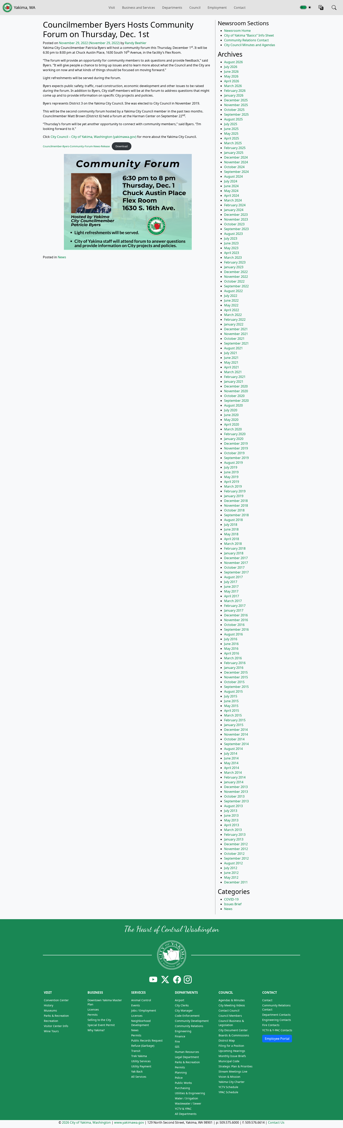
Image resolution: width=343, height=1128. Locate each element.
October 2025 (234, 109)
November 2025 (236, 105)
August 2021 (233, 348)
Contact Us (276, 1122)
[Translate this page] (321, 7)
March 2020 (233, 429)
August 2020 (233, 405)
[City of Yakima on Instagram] (187, 979)
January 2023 (233, 267)
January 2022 (233, 324)
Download (122, 146)
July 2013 (230, 810)
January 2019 (233, 496)
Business (95, 992)
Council (194, 7)
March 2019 (233, 486)
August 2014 (233, 749)
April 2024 (231, 195)
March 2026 (233, 86)
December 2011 (236, 882)
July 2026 (230, 67)
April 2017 (231, 596)
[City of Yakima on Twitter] (165, 979)
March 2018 (233, 543)
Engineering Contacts (276, 1020)
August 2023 (233, 233)
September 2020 (236, 400)
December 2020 (236, 386)
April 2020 (231, 424)
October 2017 (234, 567)
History (48, 1005)
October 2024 (234, 167)
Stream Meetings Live (233, 1071)
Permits (93, 1015)
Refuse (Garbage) (142, 1046)
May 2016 (231, 648)
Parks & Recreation (56, 1016)
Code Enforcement (187, 1016)
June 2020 (231, 415)
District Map (227, 1040)
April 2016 (231, 653)
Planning (181, 1072)
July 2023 (230, 238)
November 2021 (236, 334)
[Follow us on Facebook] (177, 979)
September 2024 (236, 171)
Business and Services (138, 7)
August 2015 (233, 691)
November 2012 (236, 849)
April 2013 (231, 825)
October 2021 (234, 338)
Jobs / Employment (143, 1010)
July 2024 (230, 181)
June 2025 (231, 129)
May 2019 (231, 477)
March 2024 (233, 200)
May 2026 (231, 76)
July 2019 (230, 467)
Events (135, 1005)
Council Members (230, 1016)
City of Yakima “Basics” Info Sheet (249, 35)
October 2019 (234, 453)
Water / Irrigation (186, 1098)
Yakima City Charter (232, 1082)
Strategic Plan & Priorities (235, 1066)
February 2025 (235, 148)
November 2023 (236, 219)
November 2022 (236, 276)
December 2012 (236, 844)
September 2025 (236, 114)
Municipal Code (229, 1061)
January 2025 (233, 152)
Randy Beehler (135, 43)
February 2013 (235, 834)
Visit (48, 992)
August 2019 (233, 462)
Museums (50, 1010)
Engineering (183, 1031)
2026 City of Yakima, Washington (86, 1122)
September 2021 (236, 343)
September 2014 (236, 744)
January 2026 (233, 95)
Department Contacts (276, 1015)
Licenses (93, 1009)
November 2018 (236, 505)
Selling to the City (99, 1020)
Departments (172, 7)
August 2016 (233, 634)
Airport (179, 1000)
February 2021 (235, 377)
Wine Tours (51, 1031)
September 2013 (236, 801)
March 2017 (233, 601)
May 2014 (231, 763)
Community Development (192, 1021)
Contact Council (229, 1010)
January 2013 (233, 839)
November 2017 (236, 563)
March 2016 (233, 658)
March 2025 (233, 143)
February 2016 (235, 663)
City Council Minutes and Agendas (249, 45)
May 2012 (231, 877)
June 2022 (231, 300)
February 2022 (235, 319)
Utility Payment (141, 1066)
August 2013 (233, 806)
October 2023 (234, 224)
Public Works (183, 1083)
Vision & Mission (229, 1077)
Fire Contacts (270, 1025)
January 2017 (233, 610)
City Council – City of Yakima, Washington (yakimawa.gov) (93, 137)
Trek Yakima (139, 1056)
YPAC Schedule (228, 1092)
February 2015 (235, 720)
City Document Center (233, 1030)
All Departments (186, 1114)
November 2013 (236, 791)
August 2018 (233, 520)
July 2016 (230, 639)
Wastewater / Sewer (188, 1103)
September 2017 (236, 572)
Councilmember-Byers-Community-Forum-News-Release (76, 146)
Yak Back (137, 1071)
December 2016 (236, 615)
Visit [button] (112, 7)
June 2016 (231, 644)
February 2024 (235, 205)
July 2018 (230, 524)
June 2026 (231, 71)
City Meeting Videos (232, 1005)
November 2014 (236, 734)
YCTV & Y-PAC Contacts (277, 1030)
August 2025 (233, 119)
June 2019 (231, 472)
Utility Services (141, 1061)
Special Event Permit (101, 1025)
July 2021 (230, 353)
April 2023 (231, 253)
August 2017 (233, 577)
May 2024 (231, 191)
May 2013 (231, 820)
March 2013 (233, 830)
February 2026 (235, 90)
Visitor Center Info (56, 1026)
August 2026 (233, 62)
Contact (240, 7)
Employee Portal (277, 1038)
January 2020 (233, 439)
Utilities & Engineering (190, 1093)
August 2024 (233, 176)
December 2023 (236, 214)
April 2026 (231, 81)
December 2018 (236, 501)
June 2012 (231, 872)
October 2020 (234, 396)
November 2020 (236, 391)
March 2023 (233, 257)
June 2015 (231, 701)
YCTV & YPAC (183, 1109)
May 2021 (231, 362)
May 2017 (231, 591)
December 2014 (236, 729)
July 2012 (230, 868)
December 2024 (236, 157)
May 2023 (231, 248)
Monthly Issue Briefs (232, 1056)
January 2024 (233, 210)
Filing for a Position (231, 1046)
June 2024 (231, 186)
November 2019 (236, 448)
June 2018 (231, 529)
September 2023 (236, 229)
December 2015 (236, 672)
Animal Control (141, 1000)
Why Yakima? (96, 1030)
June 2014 (231, 758)
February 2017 (235, 605)
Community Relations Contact (246, 40)
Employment (217, 7)
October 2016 (234, 625)
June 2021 (231, 357)
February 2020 (235, 434)
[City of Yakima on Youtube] (153, 979)
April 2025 (231, 138)
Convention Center (56, 1000)
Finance (180, 1036)
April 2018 (231, 539)
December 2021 (236, 329)
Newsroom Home (237, 30)
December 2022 (236, 272)
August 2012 (233, 863)
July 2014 (230, 753)
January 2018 (233, 553)
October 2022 (234, 281)
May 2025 (231, 133)
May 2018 (231, 534)
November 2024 (236, 162)
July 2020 (230, 410)
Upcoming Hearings (232, 1051)
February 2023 (235, 262)
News (62, 257)
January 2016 (233, 667)
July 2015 (230, 696)
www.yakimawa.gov (129, 1122)
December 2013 (236, 787)
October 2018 (234, 510)
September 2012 (236, 858)
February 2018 (235, 548)
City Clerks (182, 1005)
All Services (138, 1077)
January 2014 (233, 782)
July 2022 (230, 295)
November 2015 (236, 677)
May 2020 (231, 419)
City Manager (184, 1010)
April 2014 (231, 768)
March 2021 (233, 372)
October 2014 (234, 739)
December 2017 (236, 558)
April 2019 (231, 481)
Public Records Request (147, 1040)
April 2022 (231, 310)
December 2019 (236, 443)
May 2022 (231, 305)
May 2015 (231, 706)
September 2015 (236, 687)
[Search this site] (334, 7)
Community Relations (189, 1026)
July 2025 (230, 124)
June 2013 (231, 815)
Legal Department (187, 1057)
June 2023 (231, 243)
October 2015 (234, 682)
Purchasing (182, 1088)
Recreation (51, 1021)
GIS (177, 1047)
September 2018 (236, 515)
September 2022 (236, 286)
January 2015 (233, 725)
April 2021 (231, 367)
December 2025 (236, 100)
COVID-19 (231, 899)
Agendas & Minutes (232, 1000)
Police (179, 1078)
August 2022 (233, 291)
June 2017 (231, 586)
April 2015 (231, 710)
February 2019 (235, 491)
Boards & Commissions (234, 1035)
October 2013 (234, 796)
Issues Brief (233, 904)
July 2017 (230, 582)
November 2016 (236, 620)
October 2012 (234, 853)
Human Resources (187, 1052)
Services (138, 992)
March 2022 (233, 315)
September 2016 (236, 629)
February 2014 (235, 777)
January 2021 (233, 381)
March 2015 (233, 715)
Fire (177, 1041)
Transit (135, 1051)
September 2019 (236, 458)
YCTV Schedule (228, 1087)
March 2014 (233, 772)
